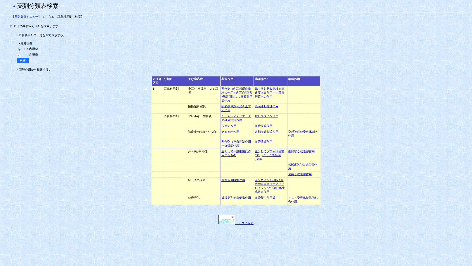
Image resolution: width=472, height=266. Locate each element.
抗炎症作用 (228, 125)
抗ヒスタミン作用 (266, 116)
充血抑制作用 (230, 131)
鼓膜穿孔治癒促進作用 (236, 197)
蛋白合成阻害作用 (300, 174)
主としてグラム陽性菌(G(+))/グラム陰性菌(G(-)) (269, 155)
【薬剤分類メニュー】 (26, 16)
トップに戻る (244, 223)
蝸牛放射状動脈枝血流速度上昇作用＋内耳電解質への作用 (269, 92)
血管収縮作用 (264, 125)
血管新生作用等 (265, 197)
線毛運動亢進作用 (266, 106)
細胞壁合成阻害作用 (301, 151)
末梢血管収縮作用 (266, 131)
